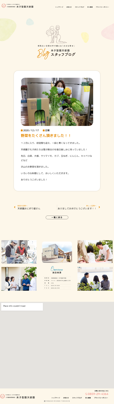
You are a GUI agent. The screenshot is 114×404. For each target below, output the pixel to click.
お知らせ (69, 7)
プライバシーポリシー (102, 7)
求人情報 (90, 7)
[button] (57, 217)
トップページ (59, 7)
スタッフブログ (79, 7)
